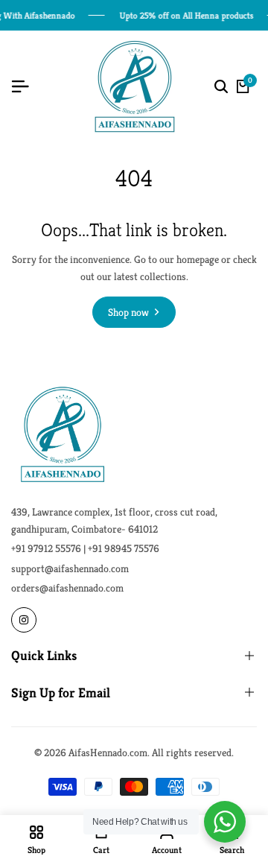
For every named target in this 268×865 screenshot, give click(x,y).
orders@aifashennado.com (67, 588)
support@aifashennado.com (70, 568)
